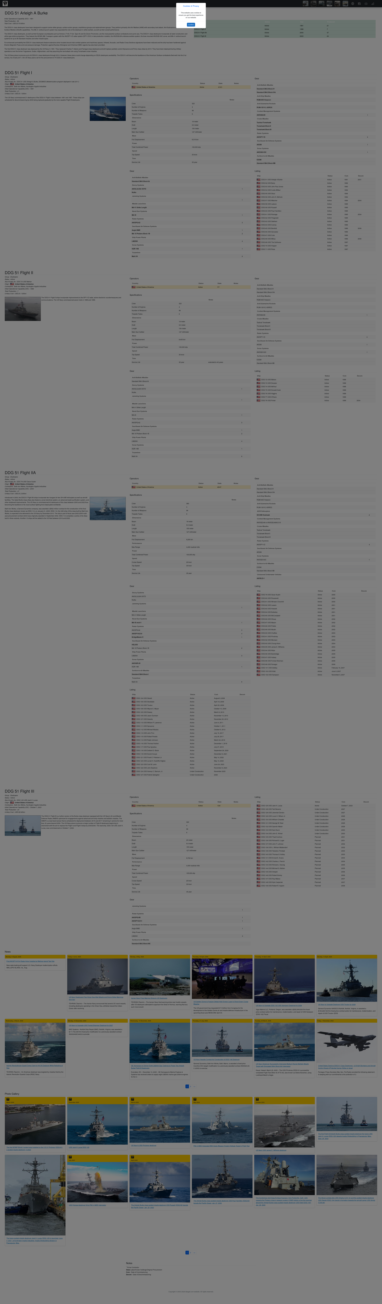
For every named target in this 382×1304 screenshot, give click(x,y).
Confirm (191, 24)
